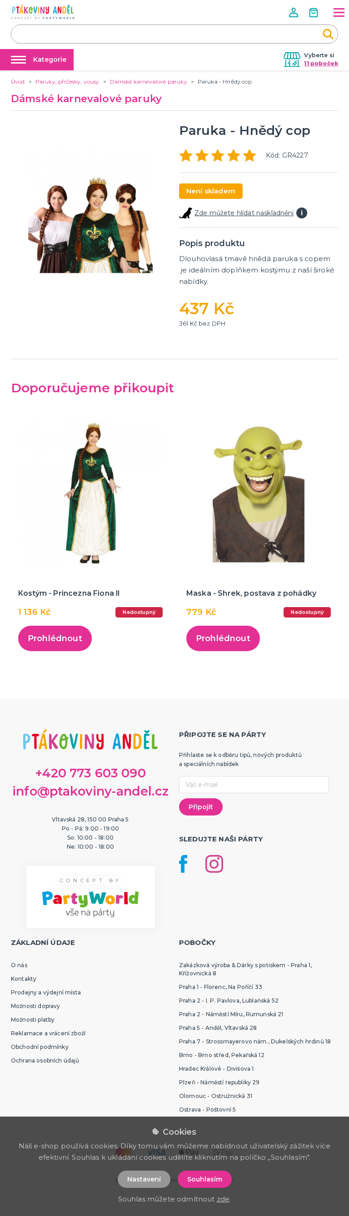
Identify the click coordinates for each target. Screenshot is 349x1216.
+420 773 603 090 (90, 773)
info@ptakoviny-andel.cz (90, 791)
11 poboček (321, 63)
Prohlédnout (55, 638)
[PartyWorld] (43, 12)
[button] (294, 12)
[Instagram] (214, 864)
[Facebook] (183, 864)
